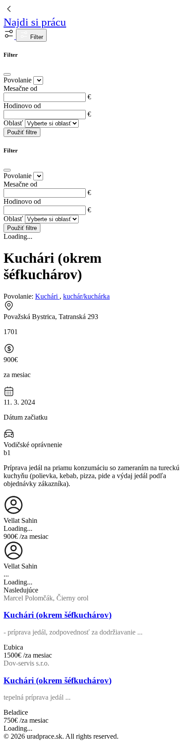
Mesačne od (20, 88)
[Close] (7, 74)
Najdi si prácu (35, 22)
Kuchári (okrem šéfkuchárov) (57, 614)
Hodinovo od (22, 105)
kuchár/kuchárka (86, 296)
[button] (10, 36)
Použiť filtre (22, 132)
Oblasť (13, 123)
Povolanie (18, 80)
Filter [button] (35, 37)
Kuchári (47, 296)
